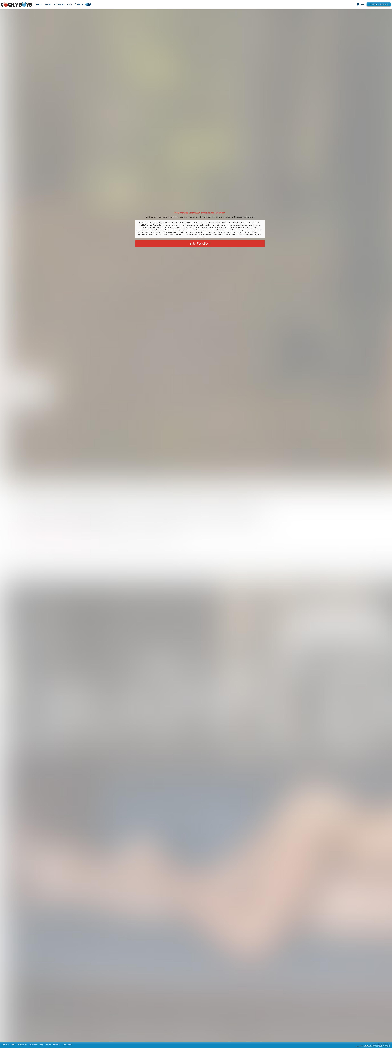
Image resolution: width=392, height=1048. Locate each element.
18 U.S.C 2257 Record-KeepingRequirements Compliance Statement (380, 1044)
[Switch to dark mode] (88, 4)
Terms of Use (22, 1045)
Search (80, 4)
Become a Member (379, 4)
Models (48, 4)
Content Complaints (36, 1045)
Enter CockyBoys (200, 243)
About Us (5, 1045)
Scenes (38, 4)
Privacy (48, 1045)
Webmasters (67, 1045)
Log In (362, 4)
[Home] (17, 4)
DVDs (69, 4)
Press (13, 1045)
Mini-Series (59, 4)
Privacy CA (56, 1045)
